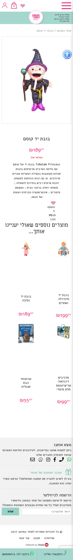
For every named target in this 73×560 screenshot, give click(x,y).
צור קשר (24, 538)
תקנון (36, 538)
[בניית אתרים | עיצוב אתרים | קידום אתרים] (37, 546)
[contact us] (33, 460)
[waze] (41, 460)
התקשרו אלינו (53, 554)
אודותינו (49, 538)
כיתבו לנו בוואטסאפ (16, 554)
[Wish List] (22, 6)
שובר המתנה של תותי (46, 472)
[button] (54, 203)
